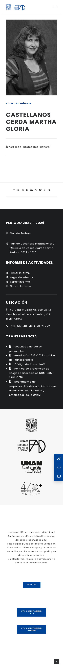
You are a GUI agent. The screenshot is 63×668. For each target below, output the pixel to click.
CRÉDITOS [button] (31, 585)
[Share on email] (49, 190)
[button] (55, 7)
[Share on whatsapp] (36, 190)
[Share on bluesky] (40, 190)
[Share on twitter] (18, 190)
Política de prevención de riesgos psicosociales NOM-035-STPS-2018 (31, 373)
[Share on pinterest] (27, 190)
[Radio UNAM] (58, 476)
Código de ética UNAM (29, 364)
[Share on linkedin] (32, 190)
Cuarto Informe (20, 286)
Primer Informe (20, 273)
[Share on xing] (45, 190)
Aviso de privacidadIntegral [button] (31, 629)
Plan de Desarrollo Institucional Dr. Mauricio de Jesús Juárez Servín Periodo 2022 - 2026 (33, 248)
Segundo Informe (21, 277)
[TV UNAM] (58, 467)
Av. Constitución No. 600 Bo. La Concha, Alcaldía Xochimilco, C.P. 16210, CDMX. (28, 314)
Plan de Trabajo (20, 233)
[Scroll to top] (56, 661)
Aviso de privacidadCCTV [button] (31, 612)
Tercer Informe (20, 281)
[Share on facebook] (14, 190)
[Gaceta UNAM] (58, 458)
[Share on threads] (23, 190)
